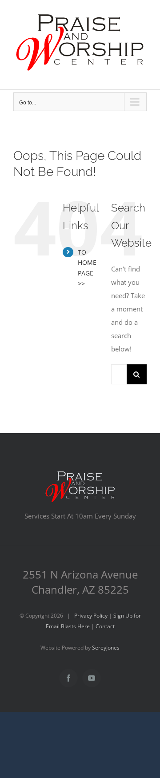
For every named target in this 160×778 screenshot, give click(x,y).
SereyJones (106, 647)
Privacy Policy (91, 615)
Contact (105, 626)
